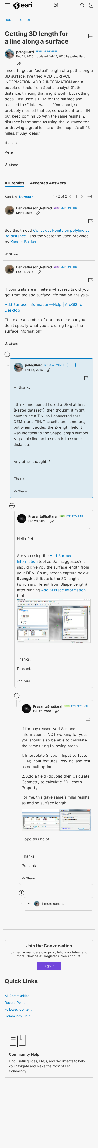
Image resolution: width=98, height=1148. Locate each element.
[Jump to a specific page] (89, 196)
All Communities (17, 996)
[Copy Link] (19, 63)
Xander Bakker (23, 241)
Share (11, 165)
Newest (25, 197)
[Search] (82, 5)
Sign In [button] (49, 966)
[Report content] (90, 35)
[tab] (14, 183)
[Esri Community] (23, 5)
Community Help (17, 1016)
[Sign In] (91, 5)
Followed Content (18, 1009)
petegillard (25, 52)
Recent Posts (15, 1003)
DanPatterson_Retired (34, 208)
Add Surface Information (63, 590)
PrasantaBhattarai (43, 516)
